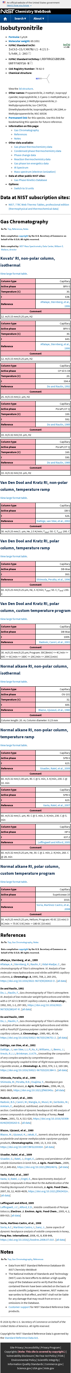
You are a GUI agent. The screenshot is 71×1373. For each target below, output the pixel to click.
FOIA (60, 1355)
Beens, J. (59, 1049)
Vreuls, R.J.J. (7, 1053)
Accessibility (32, 1347)
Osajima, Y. (37, 1082)
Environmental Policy (23, 1360)
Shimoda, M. (7, 1082)
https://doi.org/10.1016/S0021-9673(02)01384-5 (28, 1070)
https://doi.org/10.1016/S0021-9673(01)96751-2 (28, 1037)
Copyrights (10, 1351)
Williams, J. (45, 1049)
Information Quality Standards (25, 1364)
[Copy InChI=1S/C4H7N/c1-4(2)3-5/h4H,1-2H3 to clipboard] (29, 54)
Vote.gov (49, 1368)
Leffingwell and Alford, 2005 (54, 842)
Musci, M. (47, 1102)
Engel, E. (29, 1158)
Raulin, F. (36, 964)
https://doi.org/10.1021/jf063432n (48, 1191)
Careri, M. (21, 1102)
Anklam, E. (6, 1106)
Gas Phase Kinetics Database (30, 180)
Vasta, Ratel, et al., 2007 (56, 805)
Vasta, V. (5, 1178)
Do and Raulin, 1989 (58, 424)
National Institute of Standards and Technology (7, 11)
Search (19, 18)
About (38, 18)
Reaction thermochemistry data (32, 159)
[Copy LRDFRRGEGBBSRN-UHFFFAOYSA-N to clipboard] (31, 64)
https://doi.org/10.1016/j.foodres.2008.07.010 (27, 1239)
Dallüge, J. (6, 1049)
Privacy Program (50, 1347)
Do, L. (3, 992)
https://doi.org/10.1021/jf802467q (37, 1167)
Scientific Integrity (48, 1360)
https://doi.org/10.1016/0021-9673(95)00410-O (27, 981)
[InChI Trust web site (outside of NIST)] (67, 47)
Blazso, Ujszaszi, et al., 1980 (54, 710)
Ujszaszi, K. (19, 1134)
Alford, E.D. (26, 1207)
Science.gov (24, 1368)
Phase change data (25, 155)
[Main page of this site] (5, 18)
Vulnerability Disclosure (20, 1355)
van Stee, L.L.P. (22, 1049)
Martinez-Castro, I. (24, 1227)
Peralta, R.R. (23, 1082)
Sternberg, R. (21, 964)
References (20, 134)
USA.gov (37, 1368)
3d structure (26, 88)
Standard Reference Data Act (21, 1337)
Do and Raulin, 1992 (58, 386)
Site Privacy (16, 1347)
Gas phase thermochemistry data (33, 146)
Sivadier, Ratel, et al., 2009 (55, 768)
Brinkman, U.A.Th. (26, 1053)
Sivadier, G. (6, 1158)
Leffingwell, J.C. (9, 1207)
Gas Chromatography (26, 130)
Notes (17, 138)
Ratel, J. (19, 1158)
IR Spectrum (21, 167)
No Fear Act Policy (46, 1355)
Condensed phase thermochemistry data (37, 151)
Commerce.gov (53, 1364)
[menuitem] (5, 18)
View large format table (13, 273)
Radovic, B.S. (7, 1102)
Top (9, 229)
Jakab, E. (32, 1134)
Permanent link (18, 117)
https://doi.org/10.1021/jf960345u (33, 1090)
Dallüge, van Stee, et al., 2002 (53, 521)
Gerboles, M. (61, 1102)
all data (61, 981)
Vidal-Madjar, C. (51, 964)
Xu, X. (35, 1049)
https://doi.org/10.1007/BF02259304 (21, 1147)
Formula (14, 37)
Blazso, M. (6, 1134)
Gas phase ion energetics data (31, 163)
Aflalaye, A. (6, 964)
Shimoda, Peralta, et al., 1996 (53, 579)
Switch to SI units (24, 188)
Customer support (19, 1307)
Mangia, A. (34, 1102)
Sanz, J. (40, 1227)
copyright (23, 235)
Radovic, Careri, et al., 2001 (54, 642)
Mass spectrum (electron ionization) (35, 171)
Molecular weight (19, 41)
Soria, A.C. (6, 1227)
